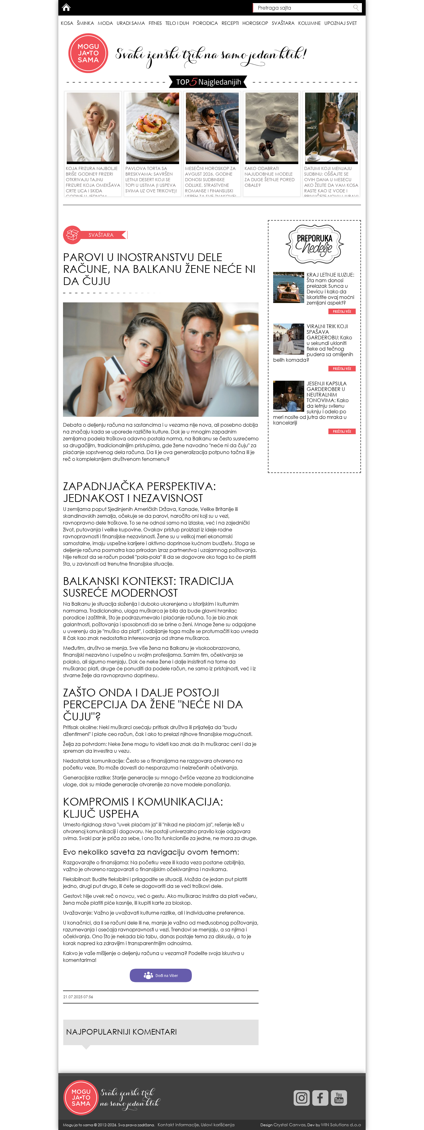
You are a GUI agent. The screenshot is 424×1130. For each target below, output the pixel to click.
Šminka (85, 23)
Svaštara (283, 23)
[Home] (112, 1098)
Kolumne (309, 23)
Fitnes (155, 23)
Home (66, 7)
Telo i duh (177, 23)
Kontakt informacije (178, 1124)
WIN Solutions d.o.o (341, 1124)
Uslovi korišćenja (218, 1124)
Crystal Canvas (289, 1124)
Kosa (67, 23)
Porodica (205, 23)
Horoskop (255, 23)
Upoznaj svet (340, 23)
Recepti (230, 23)
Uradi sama (131, 23)
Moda (105, 23)
